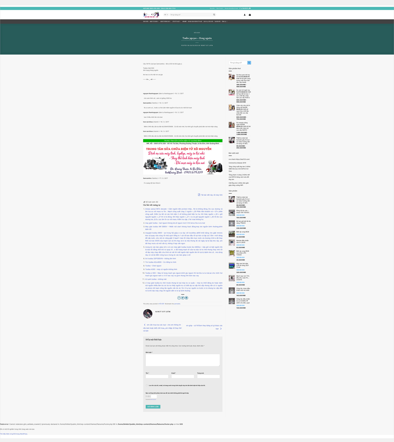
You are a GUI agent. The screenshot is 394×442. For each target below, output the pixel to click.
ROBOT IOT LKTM (207, 45)
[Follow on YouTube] (249, 8)
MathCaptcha (153, 399)
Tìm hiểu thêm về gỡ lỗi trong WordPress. (14, 434)
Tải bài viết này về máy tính (211, 195)
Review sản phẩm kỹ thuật (231, 8)
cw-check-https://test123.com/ (239, 159)
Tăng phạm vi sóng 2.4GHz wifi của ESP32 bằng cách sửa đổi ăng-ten (239, 177)
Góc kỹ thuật (219, 8)
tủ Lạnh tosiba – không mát (156, 279)
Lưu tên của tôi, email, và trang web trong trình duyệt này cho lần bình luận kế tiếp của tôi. (177, 385)
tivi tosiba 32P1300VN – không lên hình (160, 258)
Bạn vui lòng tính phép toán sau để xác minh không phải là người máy (167, 393)
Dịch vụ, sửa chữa (208, 21)
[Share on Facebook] (179, 298)
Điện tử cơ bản (154, 21)
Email (173, 373)
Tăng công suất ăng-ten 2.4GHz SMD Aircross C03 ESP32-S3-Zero (239, 169)
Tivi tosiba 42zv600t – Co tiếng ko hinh (160, 262)
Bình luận (149, 352)
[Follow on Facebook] (240, 8)
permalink (177, 304)
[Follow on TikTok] (242, 8)
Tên (147, 373)
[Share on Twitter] (182, 298)
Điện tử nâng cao (165, 21)
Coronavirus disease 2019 (237, 163)
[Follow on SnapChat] (244, 8)
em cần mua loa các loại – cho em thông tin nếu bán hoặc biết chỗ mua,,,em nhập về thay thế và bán (162, 328)
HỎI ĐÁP (184, 21)
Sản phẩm (212, 8)
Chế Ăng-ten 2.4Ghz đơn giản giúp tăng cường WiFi (239, 184)
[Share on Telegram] (186, 298)
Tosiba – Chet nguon (153, 266)
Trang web (200, 373)
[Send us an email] (246, 8)
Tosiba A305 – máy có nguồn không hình (161, 269)
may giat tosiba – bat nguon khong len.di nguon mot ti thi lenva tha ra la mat (175, 223)
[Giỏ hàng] (250, 14)
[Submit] (214, 14)
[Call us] (248, 8)
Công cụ (224, 21)
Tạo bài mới (217, 21)
